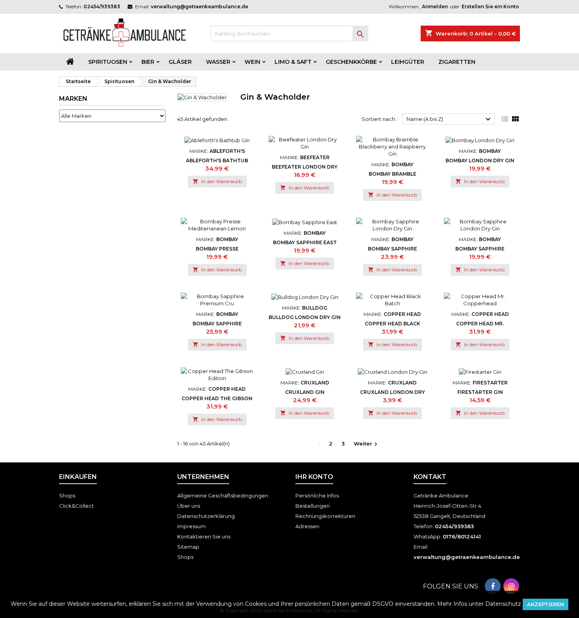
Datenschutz (503, 603)
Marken (73, 98)
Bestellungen (312, 506)
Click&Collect (76, 506)
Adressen (307, 526)
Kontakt (430, 477)
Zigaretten (456, 61)
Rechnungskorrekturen (325, 516)
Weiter (366, 444)
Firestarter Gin (480, 392)
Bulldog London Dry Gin (305, 317)
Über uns (188, 506)
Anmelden (435, 6)
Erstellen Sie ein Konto (490, 6)
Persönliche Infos (317, 495)
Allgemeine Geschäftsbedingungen (222, 495)
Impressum (191, 526)
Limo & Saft (293, 61)
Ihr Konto (314, 477)
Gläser (180, 61)
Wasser (218, 61)
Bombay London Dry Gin (479, 160)
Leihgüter (407, 61)
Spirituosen (107, 61)
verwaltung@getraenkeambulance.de (199, 6)
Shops (67, 495)
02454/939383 (102, 6)
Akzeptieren (545, 604)
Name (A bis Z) (449, 119)
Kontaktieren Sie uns (203, 536)
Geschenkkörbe (351, 61)
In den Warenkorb (217, 181)
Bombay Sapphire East (305, 242)
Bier (147, 61)
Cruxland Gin (305, 392)
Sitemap (188, 547)
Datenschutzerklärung (206, 516)
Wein (252, 61)
